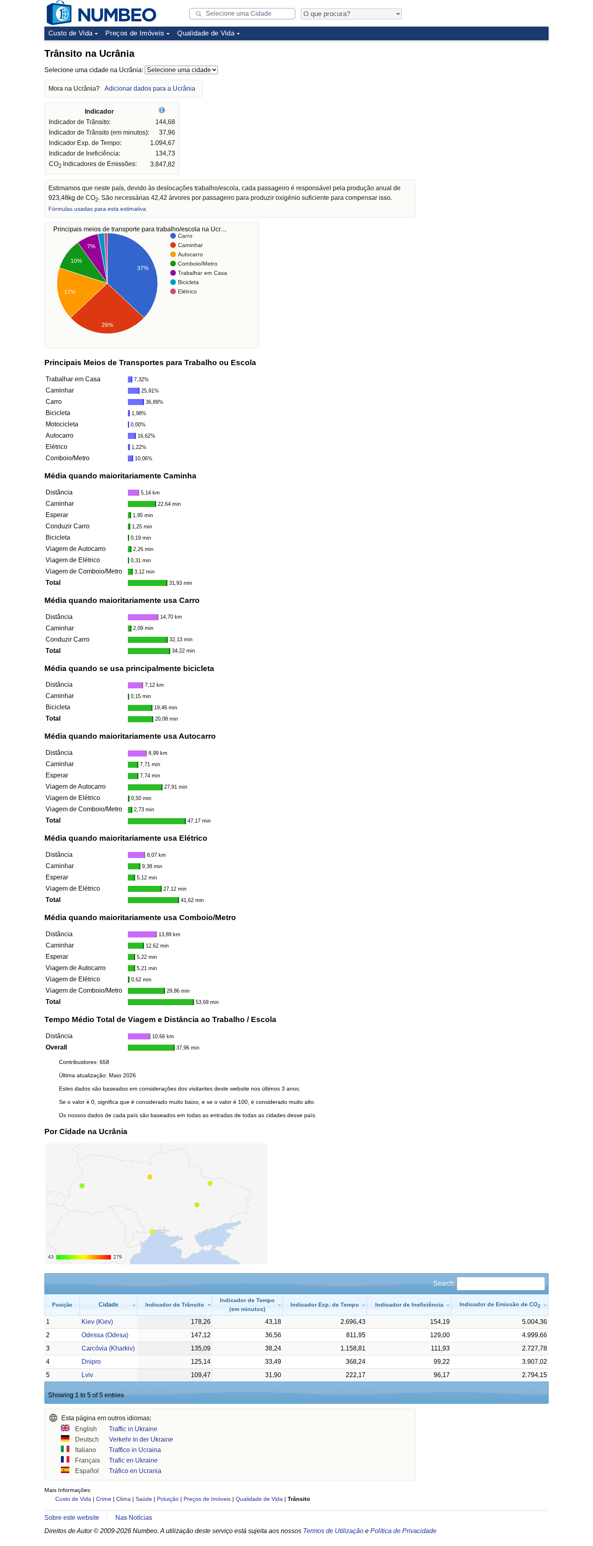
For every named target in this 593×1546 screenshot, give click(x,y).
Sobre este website (71, 1517)
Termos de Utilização (333, 1530)
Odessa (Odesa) (104, 1335)
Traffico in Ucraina (135, 1449)
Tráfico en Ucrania (135, 1470)
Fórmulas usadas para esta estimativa (97, 209)
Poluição (168, 1499)
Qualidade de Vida (205, 33)
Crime (103, 1499)
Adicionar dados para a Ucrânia (149, 88)
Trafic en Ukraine (133, 1460)
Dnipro (91, 1361)
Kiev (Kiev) (97, 1321)
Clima (123, 1499)
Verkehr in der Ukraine (141, 1439)
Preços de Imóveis (134, 33)
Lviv (87, 1374)
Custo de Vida (70, 33)
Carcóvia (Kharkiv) (108, 1348)
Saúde (144, 1499)
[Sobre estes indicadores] (163, 111)
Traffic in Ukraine (133, 1428)
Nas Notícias (133, 1517)
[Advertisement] (488, 94)
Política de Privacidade (403, 1530)
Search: (444, 1283)
